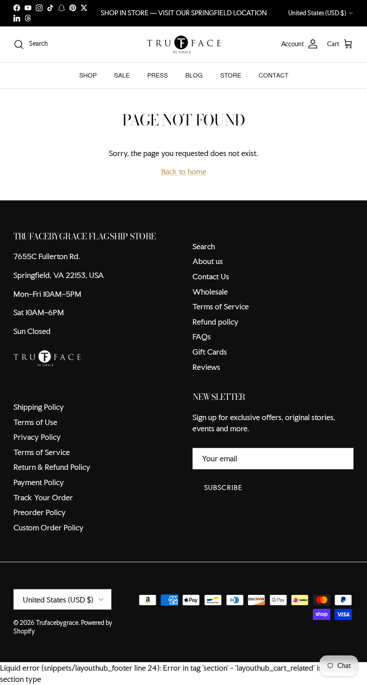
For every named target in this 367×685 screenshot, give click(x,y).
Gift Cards (209, 351)
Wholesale (210, 291)
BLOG (194, 75)
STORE (230, 75)
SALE (122, 75)
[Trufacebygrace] (184, 44)
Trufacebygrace (57, 622)
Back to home (183, 171)
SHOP (88, 75)
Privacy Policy (37, 437)
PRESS (157, 75)
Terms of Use (35, 422)
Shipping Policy (38, 407)
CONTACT (273, 75)
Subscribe (223, 487)
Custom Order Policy (48, 527)
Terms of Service (220, 306)
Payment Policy (38, 482)
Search (203, 246)
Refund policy (215, 321)
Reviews (206, 367)
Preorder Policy (39, 512)
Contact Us (210, 276)
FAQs (201, 336)
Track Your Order (43, 497)
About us (207, 261)
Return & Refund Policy (51, 467)
